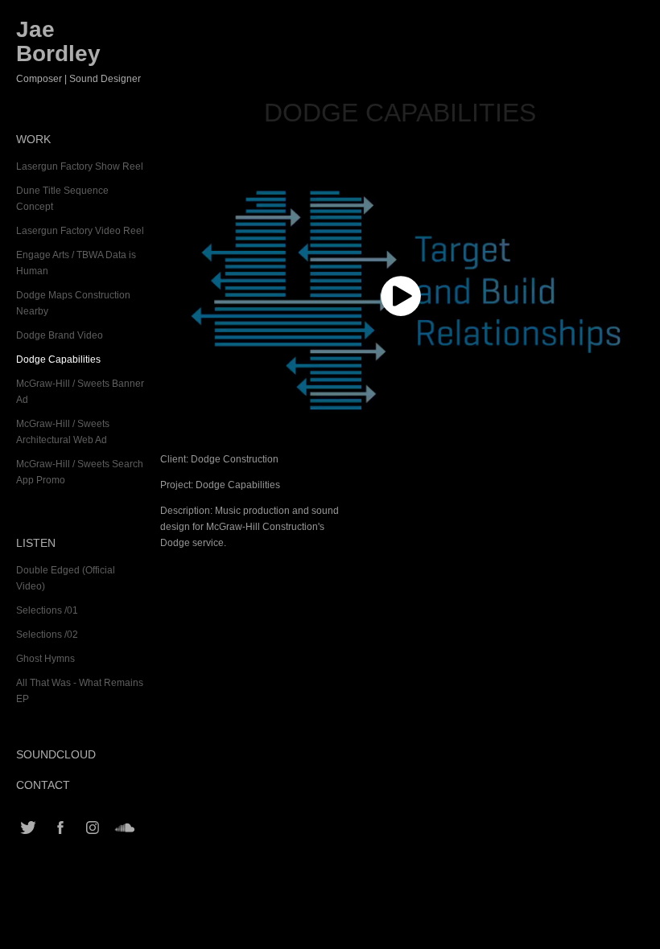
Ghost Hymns (45, 658)
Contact (43, 785)
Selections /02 (47, 634)
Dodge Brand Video (59, 335)
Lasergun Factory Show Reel (79, 166)
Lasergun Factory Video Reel (80, 230)
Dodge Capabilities (58, 359)
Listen (36, 542)
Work (33, 139)
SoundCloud (56, 754)
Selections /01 (47, 610)
